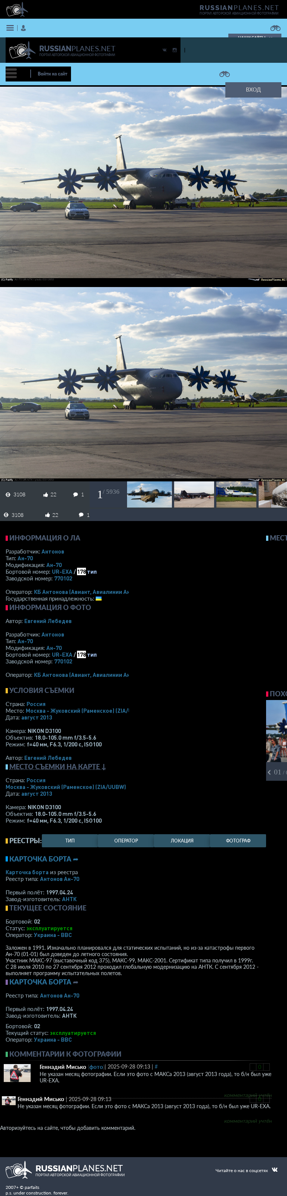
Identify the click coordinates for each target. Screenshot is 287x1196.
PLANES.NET (240, 7)
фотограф (238, 841)
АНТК (69, 899)
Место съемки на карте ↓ (58, 766)
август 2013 (36, 717)
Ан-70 (25, 558)
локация (182, 841)
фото (96, 1066)
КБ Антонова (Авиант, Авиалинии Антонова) (92, 591)
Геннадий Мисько (63, 1066)
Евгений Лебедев (48, 620)
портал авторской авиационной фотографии (239, 13)
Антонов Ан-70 (59, 878)
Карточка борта (27, 872)
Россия (36, 703)
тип (92, 571)
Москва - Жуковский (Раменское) (86, 710)
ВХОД (253, 89)
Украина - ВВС (53, 934)
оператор (126, 841)
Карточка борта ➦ (43, 859)
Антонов (52, 551)
